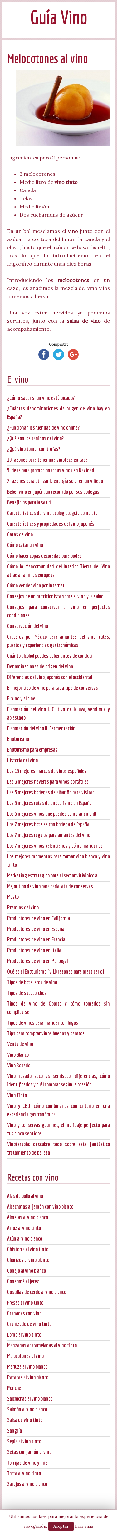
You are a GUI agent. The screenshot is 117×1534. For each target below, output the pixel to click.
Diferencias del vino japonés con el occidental (49, 677)
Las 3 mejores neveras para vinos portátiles (48, 781)
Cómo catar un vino (25, 545)
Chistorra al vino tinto (27, 1249)
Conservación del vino (27, 626)
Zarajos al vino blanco (27, 1484)
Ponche (14, 1388)
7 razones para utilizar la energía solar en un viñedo (55, 481)
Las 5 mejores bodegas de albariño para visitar (50, 792)
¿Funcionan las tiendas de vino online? (43, 427)
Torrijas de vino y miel (27, 1462)
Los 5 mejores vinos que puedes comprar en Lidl (51, 813)
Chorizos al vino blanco (28, 1260)
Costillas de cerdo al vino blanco (36, 1292)
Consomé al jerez (23, 1281)
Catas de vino (20, 534)
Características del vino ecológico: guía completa (52, 513)
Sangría (14, 1430)
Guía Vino (58, 17)
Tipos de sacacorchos (26, 993)
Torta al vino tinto (24, 1473)
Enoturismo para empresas (32, 749)
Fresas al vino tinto (25, 1302)
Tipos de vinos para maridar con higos (42, 1022)
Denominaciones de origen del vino (40, 666)
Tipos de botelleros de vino (32, 982)
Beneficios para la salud (29, 502)
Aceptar (61, 1526)
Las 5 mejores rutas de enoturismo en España (49, 803)
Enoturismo (18, 739)
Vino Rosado (18, 1065)
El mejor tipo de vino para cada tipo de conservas (52, 687)
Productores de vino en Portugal (37, 960)
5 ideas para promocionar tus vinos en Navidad (50, 470)
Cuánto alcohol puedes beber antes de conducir (50, 655)
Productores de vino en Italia (34, 950)
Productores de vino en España (35, 928)
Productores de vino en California (38, 918)
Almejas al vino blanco (27, 1217)
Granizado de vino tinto (29, 1324)
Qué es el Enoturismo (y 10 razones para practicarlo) (55, 971)
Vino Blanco (18, 1054)
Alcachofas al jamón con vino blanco (40, 1206)
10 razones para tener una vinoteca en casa (47, 459)
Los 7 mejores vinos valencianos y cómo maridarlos (55, 845)
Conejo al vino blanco (26, 1270)
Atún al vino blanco (24, 1238)
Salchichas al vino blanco (29, 1398)
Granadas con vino (24, 1313)
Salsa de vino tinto (24, 1420)
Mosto (13, 896)
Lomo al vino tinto (24, 1334)
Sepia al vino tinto (24, 1441)
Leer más (84, 1526)
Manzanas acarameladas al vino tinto (42, 1345)
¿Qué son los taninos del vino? (35, 438)
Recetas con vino (32, 1177)
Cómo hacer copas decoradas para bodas (44, 555)
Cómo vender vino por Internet (36, 585)
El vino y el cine (21, 698)
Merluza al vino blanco (27, 1366)
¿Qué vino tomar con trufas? (33, 449)
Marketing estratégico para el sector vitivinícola (52, 875)
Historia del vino (22, 760)
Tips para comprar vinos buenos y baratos (46, 1033)
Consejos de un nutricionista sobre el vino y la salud (55, 596)
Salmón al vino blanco (27, 1409)
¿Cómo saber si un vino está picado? (41, 397)
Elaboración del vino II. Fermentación (41, 728)
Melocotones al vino (25, 1356)
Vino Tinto (17, 1095)
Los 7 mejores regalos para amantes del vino (48, 835)
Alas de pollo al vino (25, 1196)
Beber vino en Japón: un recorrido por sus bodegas (53, 491)
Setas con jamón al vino (29, 1452)
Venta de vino (20, 1044)
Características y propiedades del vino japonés (50, 523)
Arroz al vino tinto (24, 1228)
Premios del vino (23, 907)
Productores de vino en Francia (36, 939)
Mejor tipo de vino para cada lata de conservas (50, 886)
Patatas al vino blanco (27, 1377)
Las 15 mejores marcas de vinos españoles (46, 771)
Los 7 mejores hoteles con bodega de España (48, 824)
